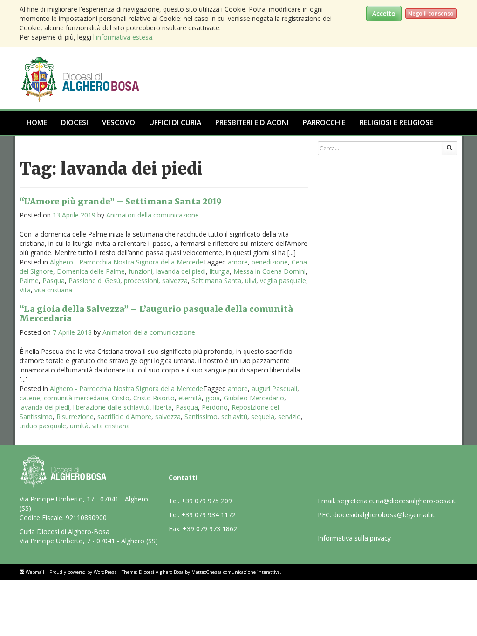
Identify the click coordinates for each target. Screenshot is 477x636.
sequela (262, 416)
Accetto (383, 13)
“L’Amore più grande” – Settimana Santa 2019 (121, 201)
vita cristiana (53, 289)
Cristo (120, 397)
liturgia (220, 271)
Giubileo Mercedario (254, 397)
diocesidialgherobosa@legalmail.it (384, 514)
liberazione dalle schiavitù (111, 407)
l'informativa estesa (122, 37)
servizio (289, 416)
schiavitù (234, 416)
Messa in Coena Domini (269, 271)
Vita (25, 289)
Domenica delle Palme (91, 271)
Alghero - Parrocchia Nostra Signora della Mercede (126, 261)
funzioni (140, 271)
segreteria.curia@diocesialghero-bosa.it (396, 500)
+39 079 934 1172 (208, 514)
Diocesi (74, 123)
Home (37, 123)
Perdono (215, 407)
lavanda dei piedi (181, 271)
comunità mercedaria (76, 397)
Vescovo (118, 123)
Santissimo (201, 416)
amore (238, 261)
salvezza (175, 280)
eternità (190, 397)
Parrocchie (324, 123)
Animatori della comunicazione (152, 214)
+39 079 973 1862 (210, 528)
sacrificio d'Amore (124, 416)
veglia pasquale (283, 280)
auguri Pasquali (274, 388)
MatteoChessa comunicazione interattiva (235, 572)
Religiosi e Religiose (396, 123)
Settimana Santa (216, 280)
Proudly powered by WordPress (82, 572)
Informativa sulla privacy (354, 538)
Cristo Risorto (154, 397)
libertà (162, 407)
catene (30, 397)
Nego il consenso (431, 13)
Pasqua (53, 280)
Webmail (35, 572)
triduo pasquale (43, 425)
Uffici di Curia (175, 123)
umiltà (79, 425)
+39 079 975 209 (206, 500)
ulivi (250, 280)
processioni (141, 280)
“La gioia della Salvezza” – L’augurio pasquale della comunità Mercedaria (156, 314)
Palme (29, 280)
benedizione (270, 261)
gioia (212, 397)
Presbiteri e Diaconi (252, 123)
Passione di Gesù (94, 280)
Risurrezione (75, 416)
